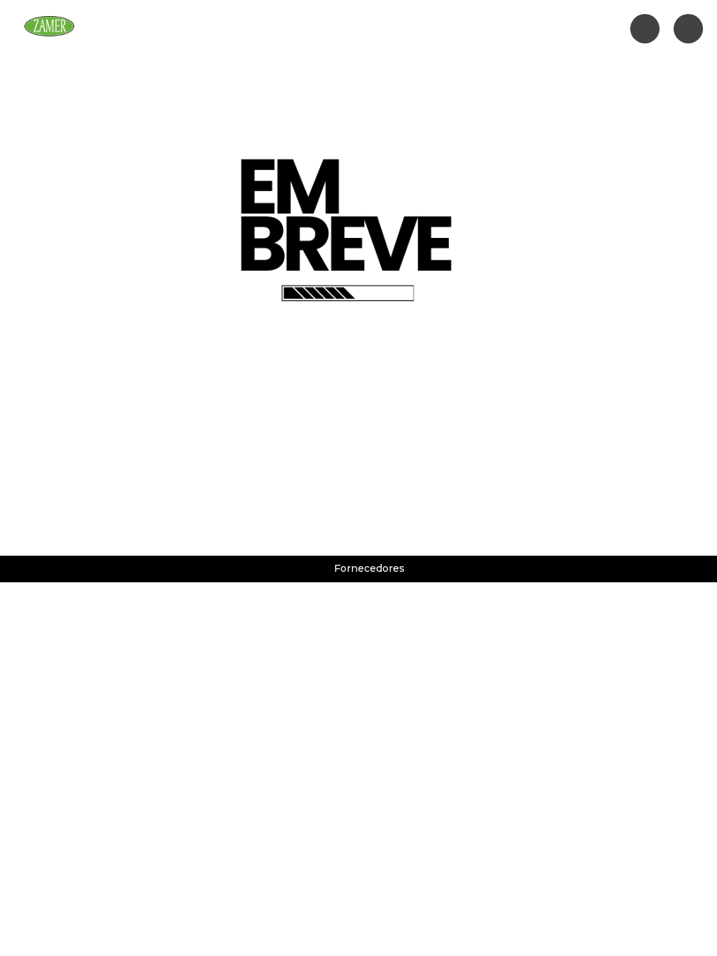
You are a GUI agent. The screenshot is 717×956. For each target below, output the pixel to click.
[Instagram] (688, 28)
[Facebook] (645, 28)
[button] (264, 29)
